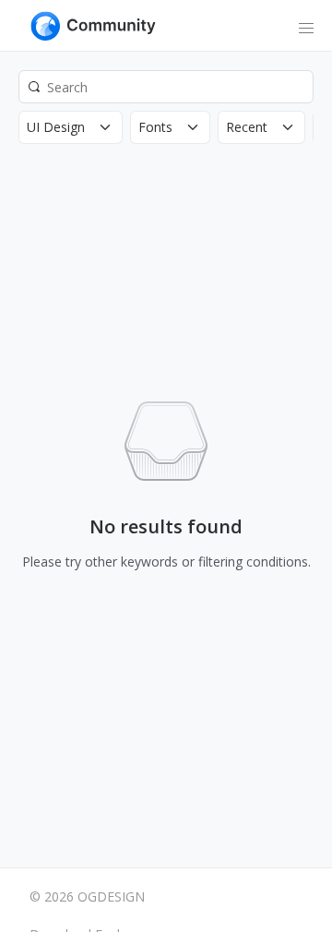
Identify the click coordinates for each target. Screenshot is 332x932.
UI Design (56, 127)
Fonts (155, 127)
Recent (246, 127)
